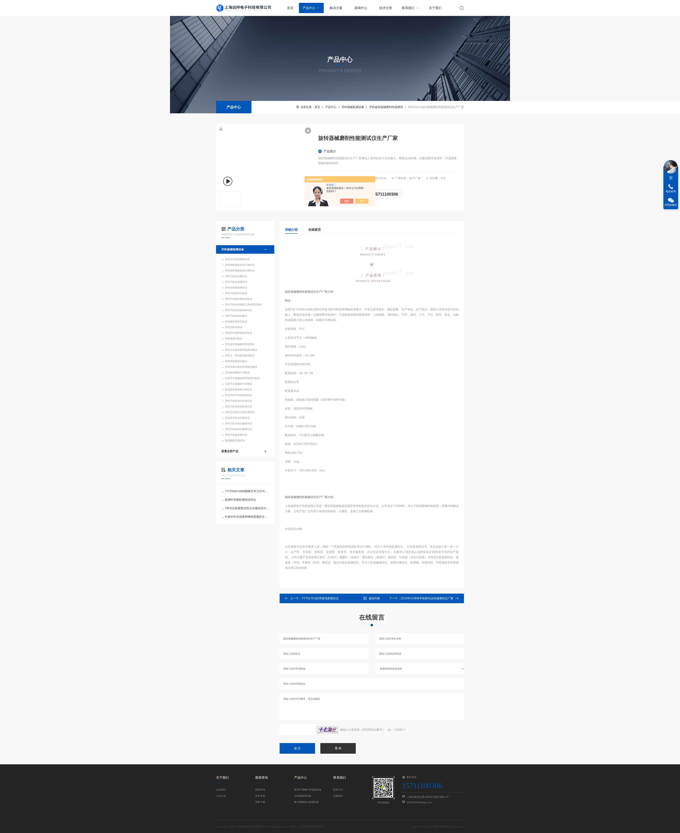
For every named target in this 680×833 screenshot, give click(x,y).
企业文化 (221, 795)
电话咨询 (671, 191)
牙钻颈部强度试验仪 (236, 321)
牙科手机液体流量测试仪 (238, 429)
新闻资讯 (260, 789)
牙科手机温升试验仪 (236, 293)
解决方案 (336, 8)
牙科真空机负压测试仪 (237, 417)
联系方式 (338, 789)
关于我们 (435, 8)
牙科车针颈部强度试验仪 (238, 332)
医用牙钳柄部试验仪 (236, 361)
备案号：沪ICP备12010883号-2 (307, 826)
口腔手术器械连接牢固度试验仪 (242, 378)
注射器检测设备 (302, 795)
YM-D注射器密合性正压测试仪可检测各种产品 (247, 508)
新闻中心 (361, 8)
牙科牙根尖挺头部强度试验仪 (241, 366)
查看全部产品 (229, 451)
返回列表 (374, 598)
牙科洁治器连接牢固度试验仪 (241, 349)
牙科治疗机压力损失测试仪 (240, 412)
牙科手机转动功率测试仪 (238, 400)
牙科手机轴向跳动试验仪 (238, 298)
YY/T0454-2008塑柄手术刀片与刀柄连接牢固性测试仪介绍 (247, 491)
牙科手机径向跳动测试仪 (238, 310)
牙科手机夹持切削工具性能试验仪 (243, 304)
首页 (290, 8)
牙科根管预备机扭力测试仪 (240, 270)
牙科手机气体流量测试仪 (238, 423)
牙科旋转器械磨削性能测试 (386, 107)
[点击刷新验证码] (327, 729)
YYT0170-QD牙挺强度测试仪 (320, 598)
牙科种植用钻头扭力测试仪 (240, 264)
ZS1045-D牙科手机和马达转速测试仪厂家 (427, 598)
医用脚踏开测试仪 (235, 440)
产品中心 (309, 8)
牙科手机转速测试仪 (236, 281)
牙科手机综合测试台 (236, 276)
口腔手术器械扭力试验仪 (238, 383)
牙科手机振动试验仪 (236, 315)
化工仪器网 (431, 826)
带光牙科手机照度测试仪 (238, 395)
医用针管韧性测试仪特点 (240, 499)
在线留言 (314, 229)
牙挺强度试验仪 (233, 338)
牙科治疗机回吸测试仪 (237, 259)
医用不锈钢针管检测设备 (307, 789)
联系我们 (408, 8)
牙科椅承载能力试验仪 (237, 372)
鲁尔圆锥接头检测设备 (306, 802)
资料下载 (260, 802)
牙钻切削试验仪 (233, 327)
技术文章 (385, 8)
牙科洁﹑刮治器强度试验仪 (240, 355)
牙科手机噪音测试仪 (236, 434)
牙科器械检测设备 (352, 107)
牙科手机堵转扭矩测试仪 (238, 406)
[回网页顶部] (671, 178)
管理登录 (444, 826)
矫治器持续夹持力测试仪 (238, 389)
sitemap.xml (457, 826)
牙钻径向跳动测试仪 (236, 287)
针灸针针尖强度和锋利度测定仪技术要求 (247, 516)
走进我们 (221, 789)
